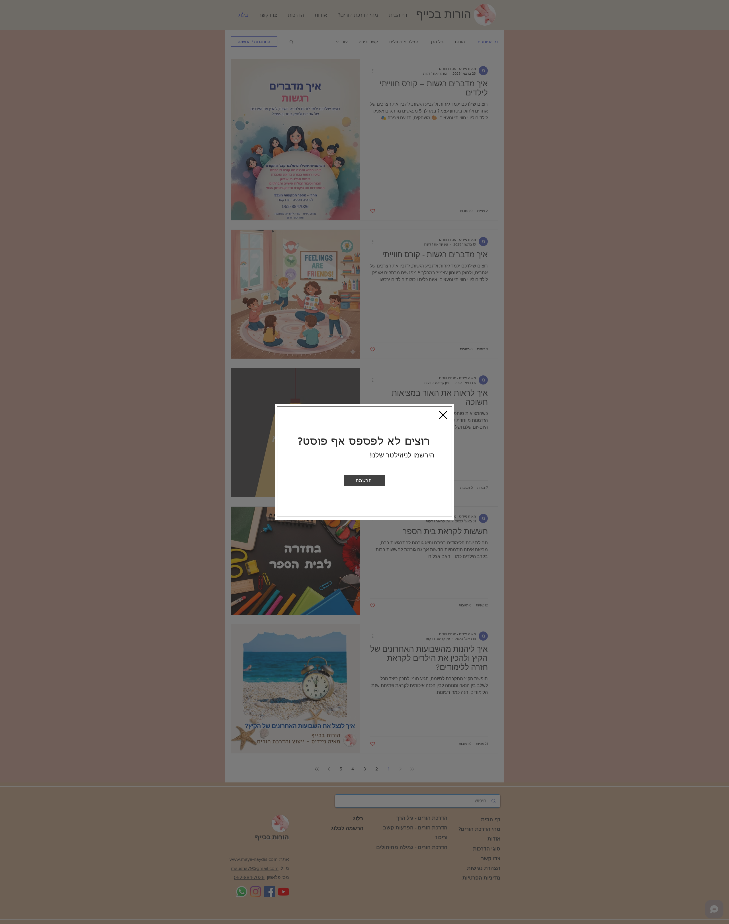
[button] (364, 480)
